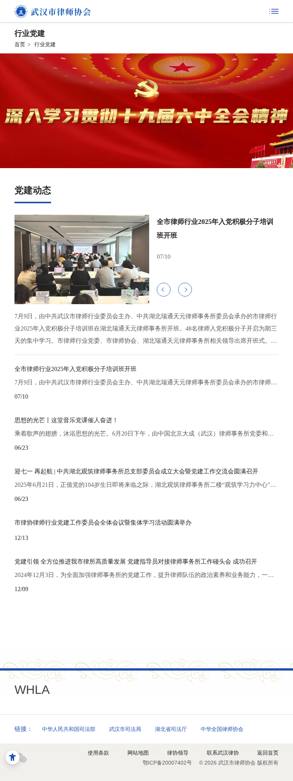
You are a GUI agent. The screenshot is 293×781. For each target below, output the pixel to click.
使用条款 (98, 753)
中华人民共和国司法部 (68, 729)
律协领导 (177, 753)
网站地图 (138, 753)
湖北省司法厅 (171, 729)
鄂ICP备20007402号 (167, 763)
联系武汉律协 (223, 753)
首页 (19, 44)
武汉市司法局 (125, 729)
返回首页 (268, 753)
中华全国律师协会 (222, 729)
